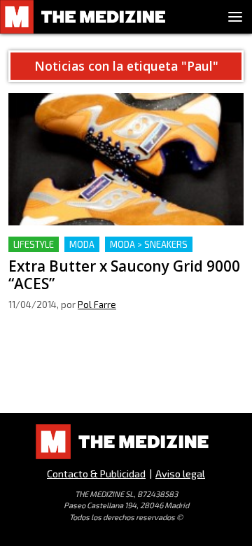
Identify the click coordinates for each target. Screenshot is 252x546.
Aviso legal (180, 473)
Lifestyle (33, 244)
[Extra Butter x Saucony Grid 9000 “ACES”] (126, 159)
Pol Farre (97, 304)
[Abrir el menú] (235, 17)
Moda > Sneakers (149, 244)
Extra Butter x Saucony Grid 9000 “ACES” (108, 244)
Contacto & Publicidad (96, 473)
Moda (81, 244)
